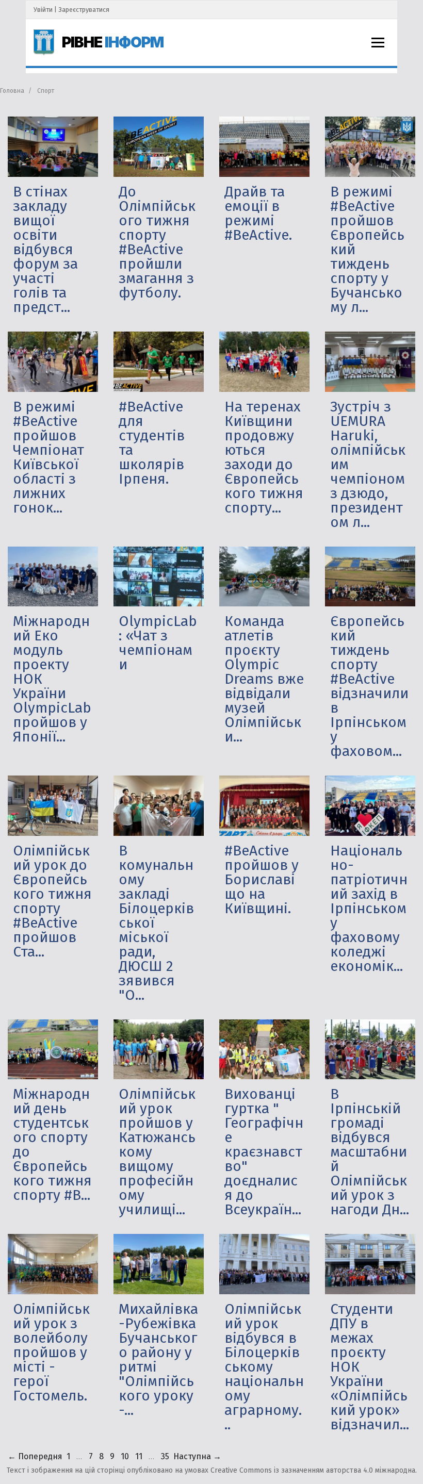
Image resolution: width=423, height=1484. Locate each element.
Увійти (43, 9)
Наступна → (197, 1456)
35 (165, 1456)
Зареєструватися (83, 9)
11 (138, 1456)
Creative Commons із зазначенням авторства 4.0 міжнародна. (313, 1470)
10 (125, 1456)
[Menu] (377, 42)
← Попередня (35, 1456)
